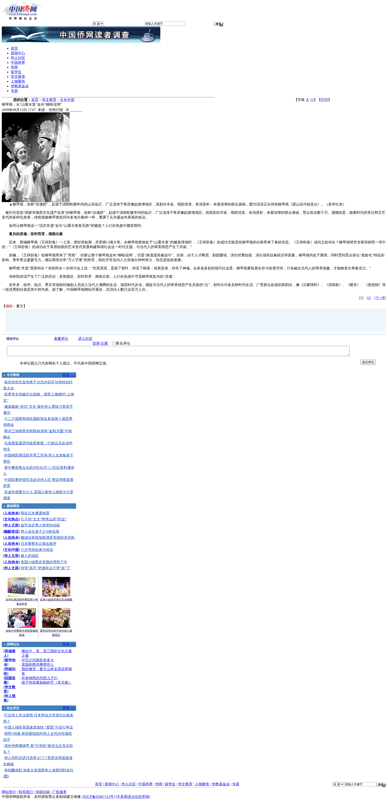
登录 (96, 343)
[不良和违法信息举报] (133, 797)
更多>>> (69, 375)
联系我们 (26, 792)
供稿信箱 (42, 792)
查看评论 (61, 338)
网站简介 (9, 792)
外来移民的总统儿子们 (39, 678)
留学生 (16, 72)
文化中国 (67, 100)
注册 (104, 343)
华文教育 (18, 77)
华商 (14, 67)
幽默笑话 (11, 531)
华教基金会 (20, 86)
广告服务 (59, 792)
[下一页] (380, 298)
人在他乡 (11, 513)
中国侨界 (18, 62)
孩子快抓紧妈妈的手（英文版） (47, 682)
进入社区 (85, 338)
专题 (14, 91)
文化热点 (11, 519)
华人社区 (18, 58)
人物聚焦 (18, 81)
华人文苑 (11, 525)
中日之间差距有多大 (38, 660)
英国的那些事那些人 (38, 664)
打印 (324, 100)
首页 (14, 48)
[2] (369, 298)
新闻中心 (18, 53)
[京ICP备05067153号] (98, 797)
